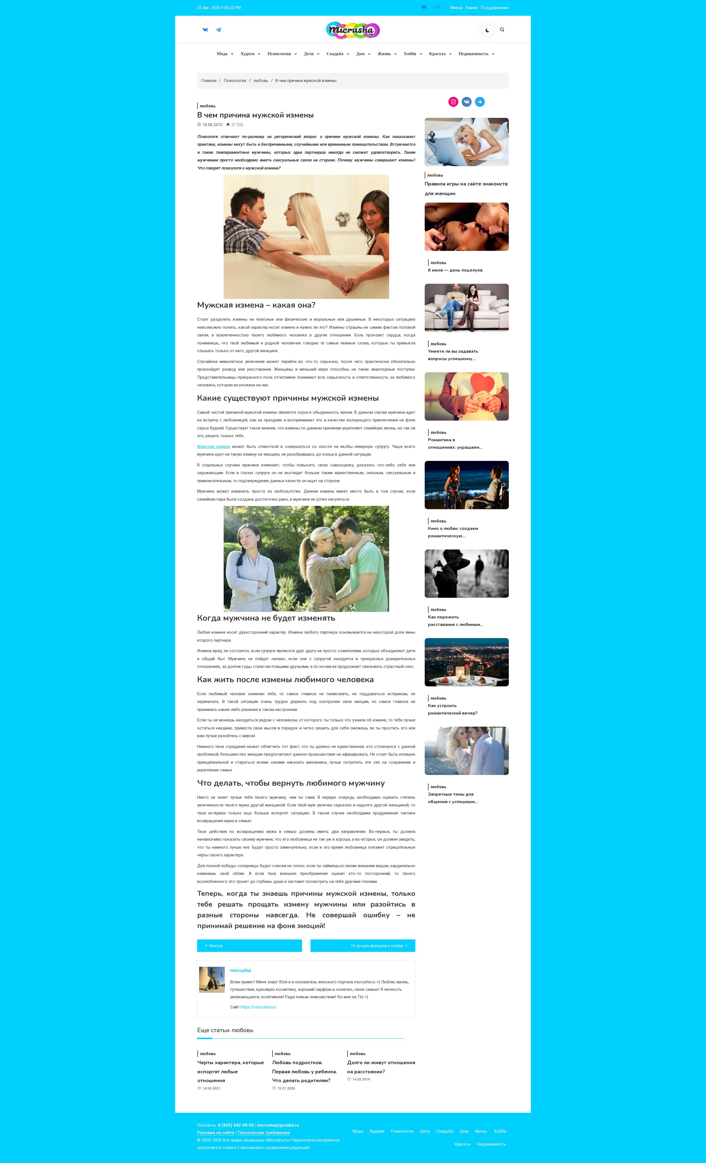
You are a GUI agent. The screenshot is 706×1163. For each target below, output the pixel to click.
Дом (360, 53)
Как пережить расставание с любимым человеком (454, 621)
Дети (309, 53)
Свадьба (335, 53)
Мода (222, 53)
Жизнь (384, 53)
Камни (472, 7)
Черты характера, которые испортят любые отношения (230, 1071)
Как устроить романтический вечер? (453, 709)
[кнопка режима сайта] (488, 30)
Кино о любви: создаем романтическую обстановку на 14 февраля (453, 532)
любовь (208, 105)
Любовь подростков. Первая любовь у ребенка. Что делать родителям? (304, 1071)
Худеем (247, 53)
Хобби (410, 53)
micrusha (240, 970)
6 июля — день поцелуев (455, 270)
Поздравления (495, 7)
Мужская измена (213, 446)
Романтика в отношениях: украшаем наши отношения (453, 444)
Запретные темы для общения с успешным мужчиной (451, 798)
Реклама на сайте (215, 1132)
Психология (279, 53)
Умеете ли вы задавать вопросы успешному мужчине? (453, 355)
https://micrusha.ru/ (258, 1007)
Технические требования (263, 1132)
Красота (437, 53)
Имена (456, 7)
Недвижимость (473, 53)
